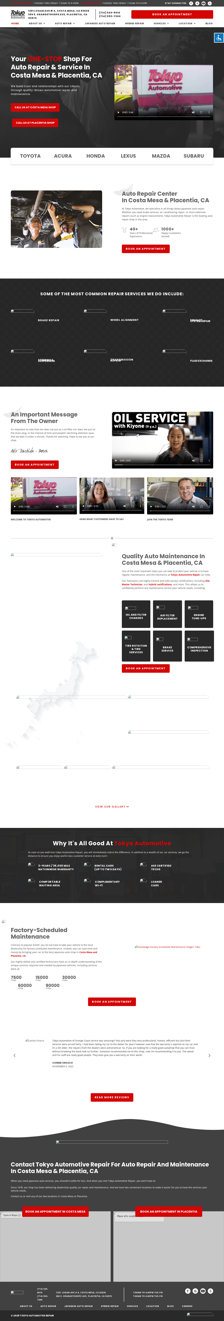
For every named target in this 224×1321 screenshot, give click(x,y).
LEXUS (128, 155)
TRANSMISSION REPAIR (121, 360)
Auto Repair (63, 23)
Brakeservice (167, 649)
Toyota (30, 155)
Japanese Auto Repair (100, 23)
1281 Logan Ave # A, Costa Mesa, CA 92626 (81, 1292)
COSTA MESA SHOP (22, 3)
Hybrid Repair (134, 23)
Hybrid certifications (160, 584)
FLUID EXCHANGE (201, 361)
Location (185, 23)
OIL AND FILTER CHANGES (136, 616)
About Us (35, 23)
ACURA (63, 155)
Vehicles (160, 23)
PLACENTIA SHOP (92, 3)
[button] (14, 1055)
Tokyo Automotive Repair (185, 574)
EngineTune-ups (199, 616)
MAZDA (161, 155)
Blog (209, 23)
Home (15, 23)
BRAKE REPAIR (48, 320)
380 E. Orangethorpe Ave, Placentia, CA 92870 (84, 1296)
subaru (193, 155)
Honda (95, 155)
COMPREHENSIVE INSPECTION (199, 649)
